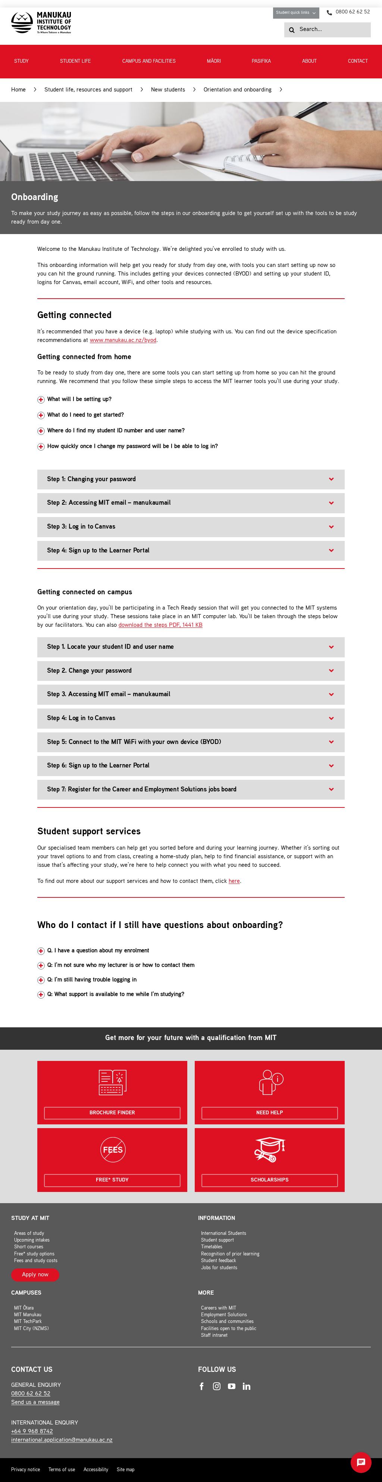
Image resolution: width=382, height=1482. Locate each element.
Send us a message (35, 1402)
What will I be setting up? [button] (79, 399)
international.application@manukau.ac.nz (62, 1440)
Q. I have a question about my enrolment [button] (98, 951)
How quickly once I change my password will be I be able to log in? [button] (132, 446)
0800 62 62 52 (30, 1394)
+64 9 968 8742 (32, 1432)
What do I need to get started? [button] (85, 415)
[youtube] (231, 1386)
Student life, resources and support (88, 90)
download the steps (161, 625)
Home (18, 90)
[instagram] (216, 1386)
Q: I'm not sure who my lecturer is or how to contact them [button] (120, 965)
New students (168, 90)
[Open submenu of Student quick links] (315, 13)
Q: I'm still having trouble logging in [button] (92, 980)
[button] (191, 479)
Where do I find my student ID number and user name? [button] (116, 431)
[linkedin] (246, 1386)
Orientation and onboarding (238, 90)
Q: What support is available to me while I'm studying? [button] (115, 994)
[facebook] (202, 1386)
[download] (41, 15)
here (234, 881)
